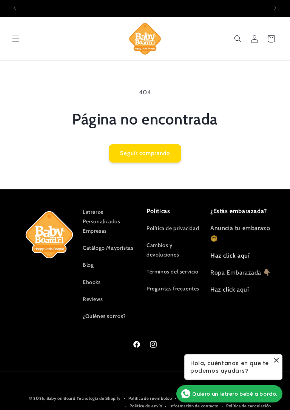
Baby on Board (61, 398)
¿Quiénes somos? (104, 316)
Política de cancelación (248, 405)
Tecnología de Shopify (99, 398)
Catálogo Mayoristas (108, 247)
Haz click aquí (229, 289)
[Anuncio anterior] (14, 8)
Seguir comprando (145, 153)
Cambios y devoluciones (163, 250)
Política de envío (146, 405)
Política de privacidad (173, 228)
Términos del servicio (173, 271)
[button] (16, 39)
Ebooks (92, 282)
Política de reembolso (150, 398)
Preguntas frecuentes (173, 288)
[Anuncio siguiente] (275, 8)
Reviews (93, 299)
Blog (88, 264)
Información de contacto (194, 405)
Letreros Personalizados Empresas (101, 221)
